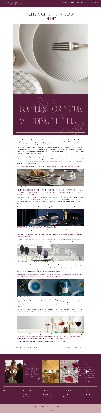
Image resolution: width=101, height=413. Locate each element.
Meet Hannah (27, 396)
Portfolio (75, 3)
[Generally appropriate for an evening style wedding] (87, 371)
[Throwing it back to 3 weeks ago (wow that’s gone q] (50, 371)
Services (64, 3)
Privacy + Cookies (61, 406)
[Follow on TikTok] (89, 394)
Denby (21, 144)
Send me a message (48, 396)
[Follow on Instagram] (84, 394)
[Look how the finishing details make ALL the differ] (69, 371)
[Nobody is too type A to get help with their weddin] (14, 371)
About (82, 3)
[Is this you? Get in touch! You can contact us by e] (32, 371)
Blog (89, 3)
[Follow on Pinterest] (87, 394)
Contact (95, 3)
